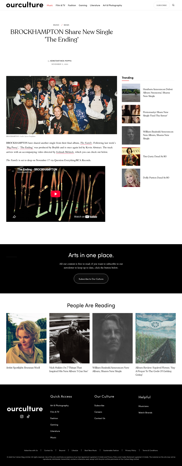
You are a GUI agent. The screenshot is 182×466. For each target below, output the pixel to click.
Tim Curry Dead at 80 (155, 156)
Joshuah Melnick (65, 152)
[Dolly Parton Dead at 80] (131, 178)
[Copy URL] (76, 53)
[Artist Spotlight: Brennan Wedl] (26, 338)
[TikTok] (28, 416)
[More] (83, 53)
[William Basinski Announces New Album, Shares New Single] (131, 135)
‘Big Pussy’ (12, 147)
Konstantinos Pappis (61, 60)
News (66, 25)
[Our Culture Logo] (24, 4)
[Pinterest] (63, 53)
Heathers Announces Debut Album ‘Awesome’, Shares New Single (158, 92)
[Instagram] (21, 416)
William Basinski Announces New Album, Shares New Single (158, 135)
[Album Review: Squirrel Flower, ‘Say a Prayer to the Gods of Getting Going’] (156, 338)
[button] (173, 5)
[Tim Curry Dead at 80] (131, 156)
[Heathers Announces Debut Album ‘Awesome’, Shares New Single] (131, 93)
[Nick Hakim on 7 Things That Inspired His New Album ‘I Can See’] (69, 338)
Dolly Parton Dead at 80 (156, 178)
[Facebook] (57, 53)
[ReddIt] (70, 53)
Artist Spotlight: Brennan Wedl (23, 368)
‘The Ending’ (26, 147)
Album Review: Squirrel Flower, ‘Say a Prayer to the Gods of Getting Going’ (155, 371)
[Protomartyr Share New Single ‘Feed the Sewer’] (131, 114)
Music (56, 25)
